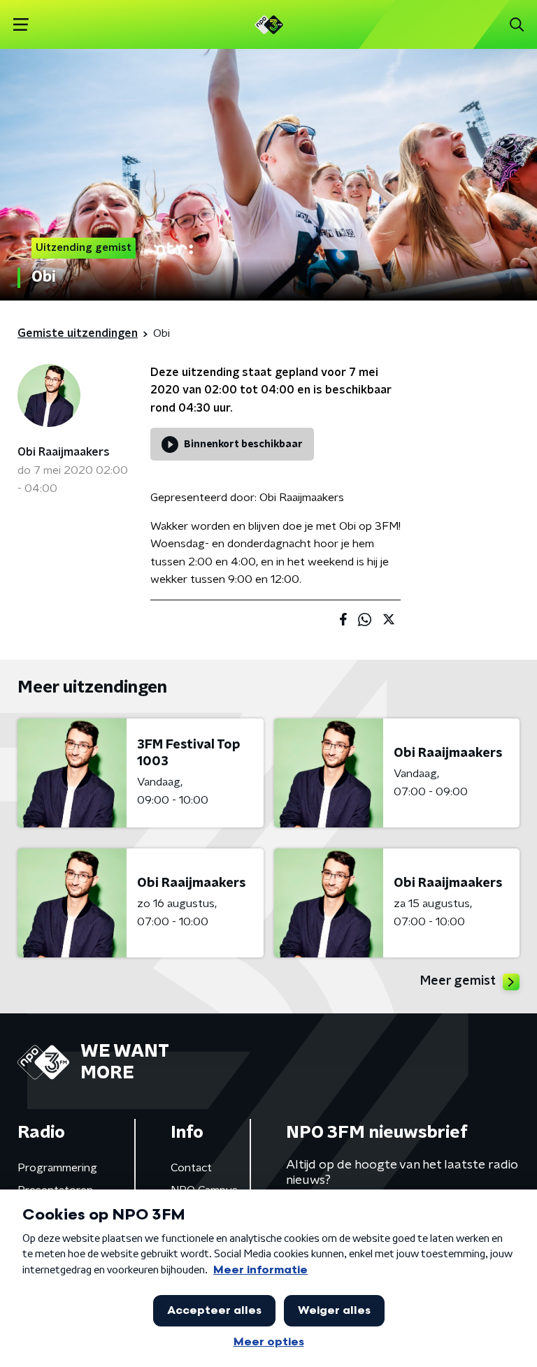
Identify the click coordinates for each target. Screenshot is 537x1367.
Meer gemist (458, 981)
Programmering (57, 1167)
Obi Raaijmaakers (63, 452)
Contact (191, 1167)
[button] (20, 25)
